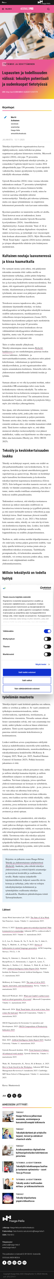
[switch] (47, 639)
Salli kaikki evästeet (27, 672)
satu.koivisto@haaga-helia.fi (33, 1231)
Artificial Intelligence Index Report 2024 (23, 968)
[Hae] (48, 9)
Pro (3, 2)
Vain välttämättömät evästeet (27, 689)
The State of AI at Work (40, 917)
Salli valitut (27, 680)
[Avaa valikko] (5, 9)
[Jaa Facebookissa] (9, 1096)
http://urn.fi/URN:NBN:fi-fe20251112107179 (22, 92)
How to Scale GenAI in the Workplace (17, 1067)
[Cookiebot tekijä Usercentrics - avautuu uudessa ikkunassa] (40, 588)
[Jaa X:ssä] (14, 1096)
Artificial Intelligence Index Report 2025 (27, 1040)
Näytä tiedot (41, 664)
